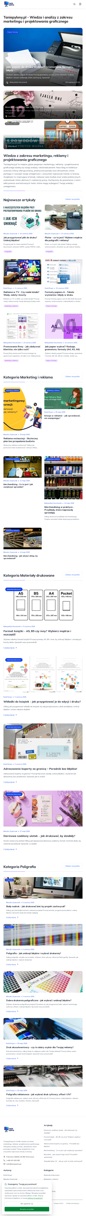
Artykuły (48, 1125)
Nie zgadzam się (27, 1204)
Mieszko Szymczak (10, 234)
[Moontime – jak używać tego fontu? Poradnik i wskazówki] (43, 105)
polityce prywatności (35, 1198)
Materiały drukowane (14, 589)
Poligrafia (8, 251)
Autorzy (7, 1170)
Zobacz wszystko (72, 199)
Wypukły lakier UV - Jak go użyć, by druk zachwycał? (63, 1161)
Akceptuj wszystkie (27, 1209)
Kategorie (49, 1170)
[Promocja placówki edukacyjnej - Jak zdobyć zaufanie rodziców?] (43, 135)
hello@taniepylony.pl (13, 1164)
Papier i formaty (13, 32)
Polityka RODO (58, 1203)
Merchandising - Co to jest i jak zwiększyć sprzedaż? (63, 1150)
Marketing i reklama (12, 124)
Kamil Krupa (7, 288)
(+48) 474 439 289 (13, 1160)
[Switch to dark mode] (74, 4)
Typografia (9, 93)
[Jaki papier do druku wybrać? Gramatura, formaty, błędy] (43, 57)
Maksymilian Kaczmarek (12, 343)
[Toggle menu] (80, 4)
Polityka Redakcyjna (72, 1203)
